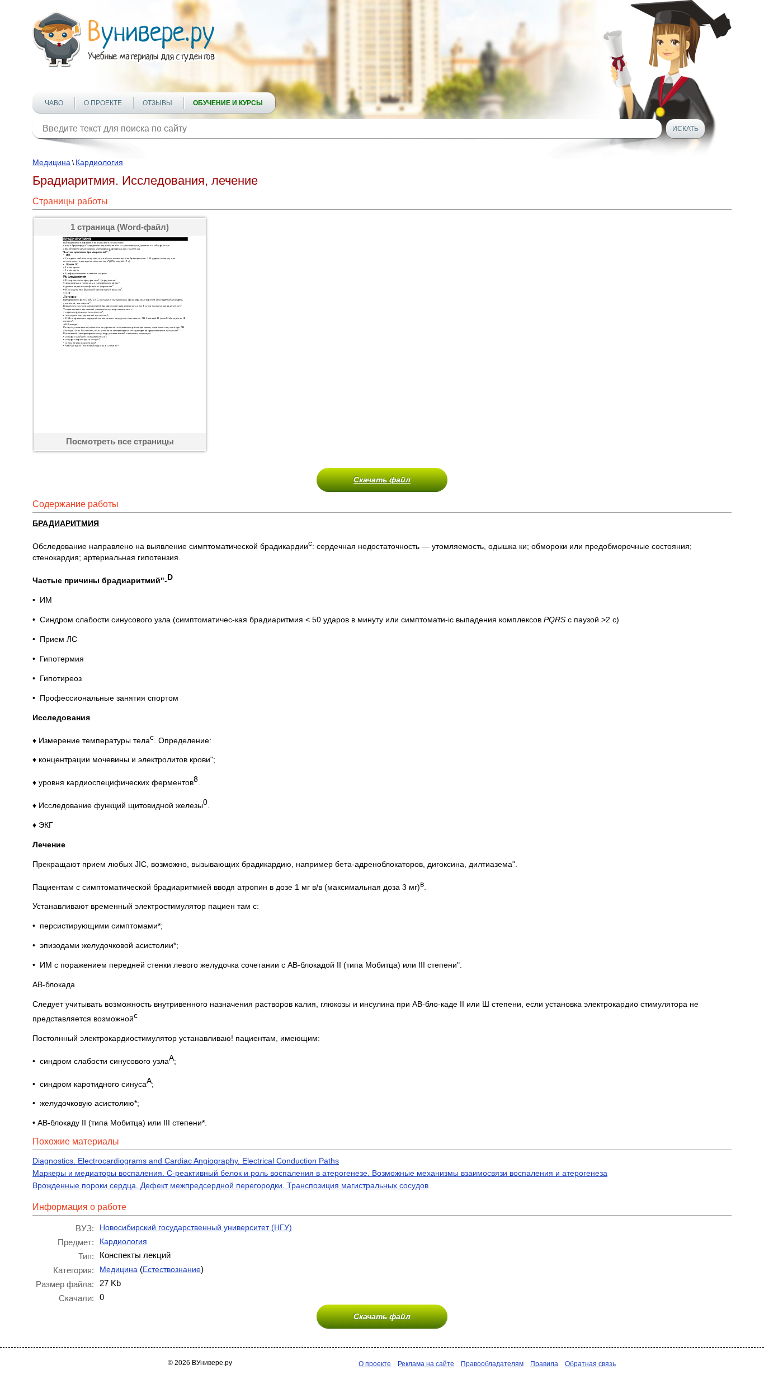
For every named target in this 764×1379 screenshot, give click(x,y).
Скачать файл (382, 479)
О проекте (103, 103)
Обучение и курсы (228, 103)
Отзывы (157, 103)
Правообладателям (492, 1364)
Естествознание (172, 1269)
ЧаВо (54, 103)
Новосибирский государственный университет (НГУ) (196, 1227)
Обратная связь (590, 1364)
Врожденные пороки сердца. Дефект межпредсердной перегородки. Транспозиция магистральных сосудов (230, 1185)
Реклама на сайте (426, 1364)
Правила (544, 1364)
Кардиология (99, 162)
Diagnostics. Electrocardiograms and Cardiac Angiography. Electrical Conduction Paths (185, 1160)
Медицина (51, 162)
